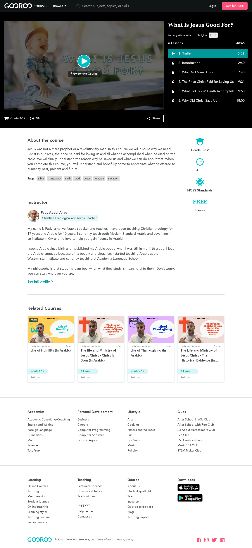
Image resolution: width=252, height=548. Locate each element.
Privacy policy (124, 539)
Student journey (38, 501)
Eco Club (183, 435)
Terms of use (104, 539)
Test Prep (33, 450)
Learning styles (37, 512)
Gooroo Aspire (87, 440)
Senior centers (37, 522)
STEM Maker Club (189, 450)
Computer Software (90, 435)
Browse (58, 6)
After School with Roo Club (195, 424)
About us (133, 486)
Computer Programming (94, 430)
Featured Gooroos (89, 486)
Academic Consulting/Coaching (48, 419)
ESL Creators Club (189, 440)
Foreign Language (39, 430)
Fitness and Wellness (141, 430)
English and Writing (40, 424)
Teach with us (86, 496)
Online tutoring (37, 506)
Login (212, 6)
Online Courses (37, 486)
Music (131, 445)
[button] (60, 6)
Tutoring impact (138, 517)
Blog (130, 512)
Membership (36, 496)
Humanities (35, 435)
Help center (85, 511)
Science (32, 445)
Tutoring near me (39, 517)
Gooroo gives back (140, 506)
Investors (133, 501)
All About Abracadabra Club (196, 430)
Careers (82, 424)
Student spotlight (139, 491)
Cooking (133, 424)
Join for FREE (235, 6)
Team (130, 496)
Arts (130, 419)
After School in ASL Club (193, 419)
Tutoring (33, 491)
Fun (129, 435)
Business (83, 419)
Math (30, 440)
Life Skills (133, 440)
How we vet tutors (89, 491)
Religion (133, 450)
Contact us (84, 516)
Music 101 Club (187, 445)
